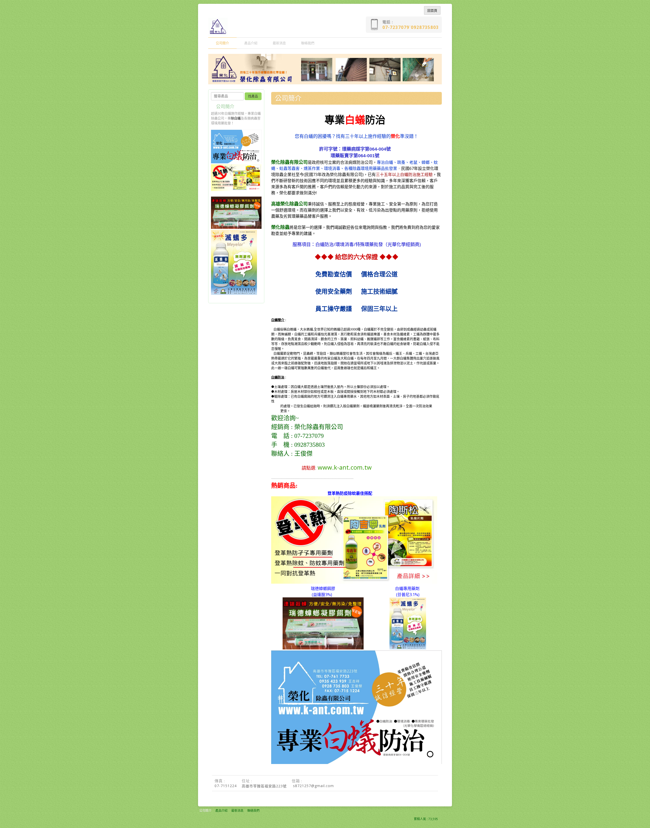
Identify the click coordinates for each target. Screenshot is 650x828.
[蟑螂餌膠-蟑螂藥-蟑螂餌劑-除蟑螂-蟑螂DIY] (236, 227)
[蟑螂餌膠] (323, 648)
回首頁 (432, 10)
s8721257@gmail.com (313, 785)
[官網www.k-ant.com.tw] (356, 762)
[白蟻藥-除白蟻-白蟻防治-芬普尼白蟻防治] (234, 293)
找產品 (253, 96)
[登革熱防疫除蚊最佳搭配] (354, 581)
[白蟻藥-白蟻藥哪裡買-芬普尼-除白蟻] (407, 648)
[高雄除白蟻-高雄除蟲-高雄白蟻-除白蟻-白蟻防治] (236, 162)
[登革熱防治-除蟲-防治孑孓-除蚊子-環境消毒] (236, 189)
